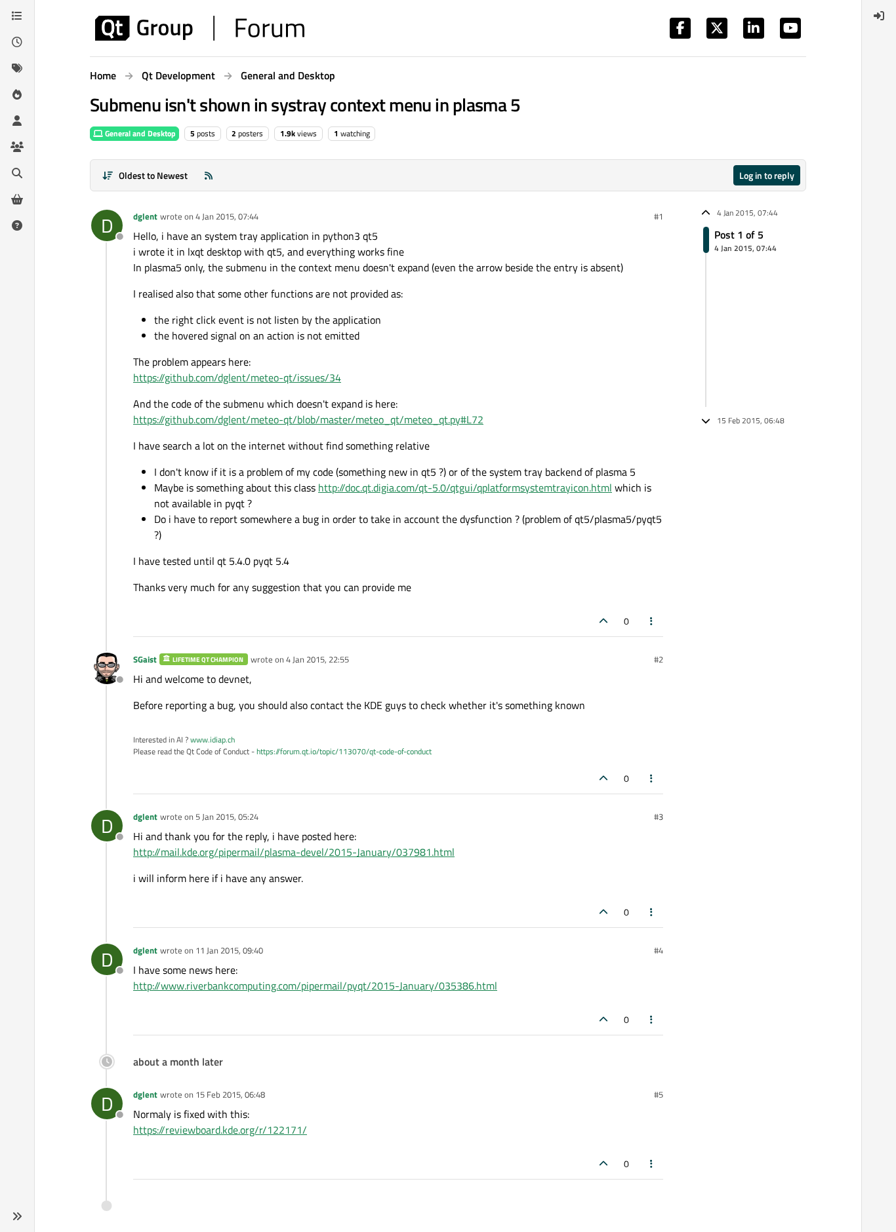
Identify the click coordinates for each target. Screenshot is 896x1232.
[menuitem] (879, 15)
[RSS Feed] (208, 175)
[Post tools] (652, 621)
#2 (658, 659)
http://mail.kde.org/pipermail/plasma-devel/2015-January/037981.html (294, 852)
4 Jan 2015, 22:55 (317, 659)
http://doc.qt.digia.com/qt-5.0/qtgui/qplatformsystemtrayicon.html (465, 487)
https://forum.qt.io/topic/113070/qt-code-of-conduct (344, 751)
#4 (658, 950)
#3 (658, 816)
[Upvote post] (603, 621)
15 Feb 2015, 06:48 (230, 1094)
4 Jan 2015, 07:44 (226, 216)
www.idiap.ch (212, 739)
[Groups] (17, 146)
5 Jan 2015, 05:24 (226, 816)
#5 (658, 1094)
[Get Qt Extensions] (17, 199)
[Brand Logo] (199, 28)
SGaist (145, 659)
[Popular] (17, 94)
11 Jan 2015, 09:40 (229, 950)
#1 (658, 216)
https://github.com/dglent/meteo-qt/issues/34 (237, 377)
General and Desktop (139, 133)
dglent (145, 216)
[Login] (879, 15)
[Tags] (17, 68)
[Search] (17, 173)
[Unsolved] (17, 225)
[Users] (17, 120)
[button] (17, 1216)
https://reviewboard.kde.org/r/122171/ (220, 1130)
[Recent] (17, 41)
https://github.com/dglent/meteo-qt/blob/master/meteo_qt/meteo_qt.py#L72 (308, 419)
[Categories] (17, 15)
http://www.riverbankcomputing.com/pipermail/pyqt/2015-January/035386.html (315, 985)
